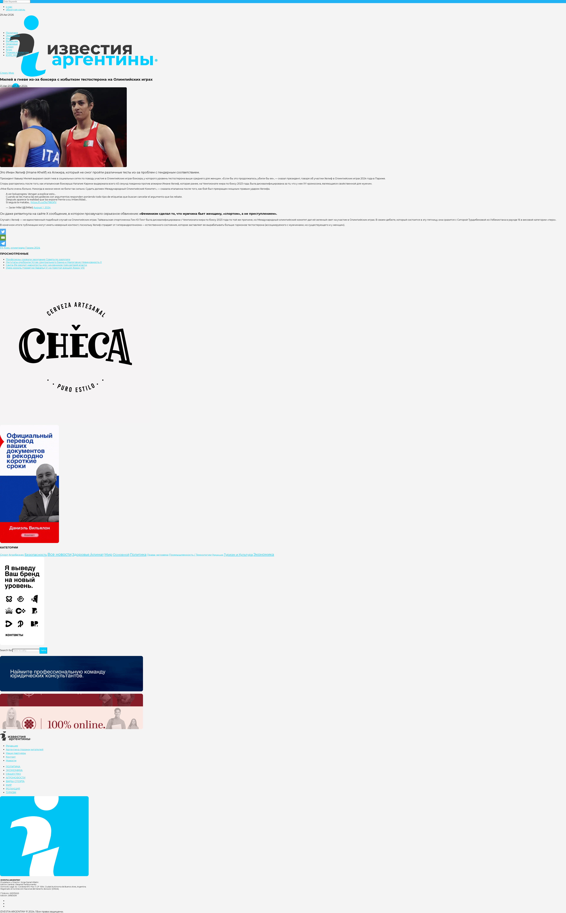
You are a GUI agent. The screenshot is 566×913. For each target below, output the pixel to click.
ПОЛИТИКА (13, 766)
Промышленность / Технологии (190, 554)
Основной (121, 554)
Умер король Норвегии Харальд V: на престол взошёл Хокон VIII (45, 267)
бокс (7, 247)
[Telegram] (3, 243)
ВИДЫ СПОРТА (15, 781)
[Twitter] (3, 232)
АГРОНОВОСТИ (15, 777)
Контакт (11, 756)
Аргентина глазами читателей (24, 749)
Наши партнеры (16, 753)
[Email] (3, 238)
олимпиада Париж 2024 (25, 247)
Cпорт (4, 73)
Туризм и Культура (238, 554)
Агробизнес (16, 554)
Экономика (263, 554)
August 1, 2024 (42, 207)
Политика (138, 555)
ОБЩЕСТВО (13, 774)
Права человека (157, 554)
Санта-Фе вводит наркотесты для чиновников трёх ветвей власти (46, 265)
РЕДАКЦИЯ (13, 788)
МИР (9, 785)
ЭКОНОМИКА (14, 770)
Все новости (59, 554)
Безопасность (36, 554)
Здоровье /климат (88, 554)
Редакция (217, 555)
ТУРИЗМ (11, 792)
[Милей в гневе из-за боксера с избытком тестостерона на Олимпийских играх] (63, 166)
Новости (11, 760)
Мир (11, 73)
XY (1, 247)
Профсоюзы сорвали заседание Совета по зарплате (38, 259)
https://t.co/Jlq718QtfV (43, 202)
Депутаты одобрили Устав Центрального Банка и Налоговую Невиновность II (54, 262)
